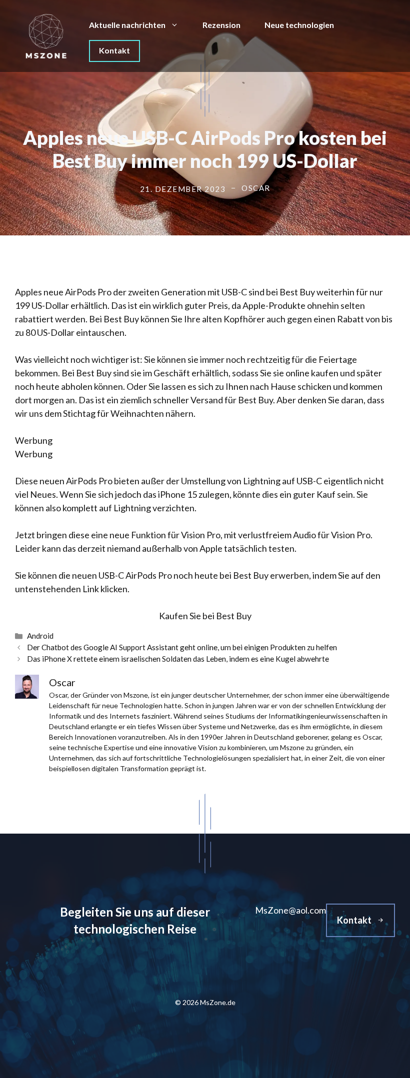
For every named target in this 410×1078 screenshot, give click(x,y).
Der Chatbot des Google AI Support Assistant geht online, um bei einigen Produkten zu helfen (182, 647)
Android (40, 635)
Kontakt (114, 50)
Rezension (221, 24)
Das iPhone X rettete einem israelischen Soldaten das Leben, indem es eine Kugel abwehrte (178, 658)
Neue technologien (299, 24)
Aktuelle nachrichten (127, 24)
